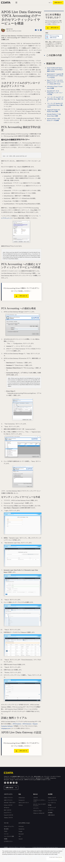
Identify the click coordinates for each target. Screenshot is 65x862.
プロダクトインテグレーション (39, 800)
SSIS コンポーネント (24, 802)
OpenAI (20, 839)
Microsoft (21, 834)
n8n (20, 836)
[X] (8, 783)
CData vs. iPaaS (37, 810)
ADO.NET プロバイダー (10, 802)
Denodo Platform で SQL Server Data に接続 (54, 115)
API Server (6, 807)
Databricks (21, 829)
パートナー (36, 808)
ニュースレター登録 (9, 836)
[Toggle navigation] (16, 2)
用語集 (5, 839)
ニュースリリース (52, 800)
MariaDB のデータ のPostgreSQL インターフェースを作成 (55, 92)
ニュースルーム (52, 802)
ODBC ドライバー (8, 797)
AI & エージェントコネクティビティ (39, 804)
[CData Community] (16, 783)
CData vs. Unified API (38, 813)
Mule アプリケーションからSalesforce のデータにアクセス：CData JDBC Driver (55, 82)
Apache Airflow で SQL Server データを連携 (53, 119)
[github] (14, 783)
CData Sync (22, 797)
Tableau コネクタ (8, 817)
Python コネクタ (8, 805)
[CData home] (7, 2)
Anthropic (21, 826)
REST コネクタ (7, 810)
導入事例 (6, 829)
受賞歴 (49, 805)
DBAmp (21, 805)
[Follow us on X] (38, 30)
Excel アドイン (7, 812)
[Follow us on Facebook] (36, 30)
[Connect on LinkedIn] (41, 30)
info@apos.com (5, 728)
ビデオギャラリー (8, 841)
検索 (49, 2)
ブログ (5, 831)
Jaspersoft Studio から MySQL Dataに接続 (53, 110)
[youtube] (11, 783)
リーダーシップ (52, 807)
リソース (6, 834)
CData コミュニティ (9, 826)
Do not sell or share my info (55, 857)
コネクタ (35, 797)
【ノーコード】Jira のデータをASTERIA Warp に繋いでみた (55, 99)
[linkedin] (5, 783)
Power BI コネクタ (8, 815)
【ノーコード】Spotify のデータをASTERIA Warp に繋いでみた (55, 105)
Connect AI (21, 800)
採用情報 (50, 812)
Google (20, 831)
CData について (52, 797)
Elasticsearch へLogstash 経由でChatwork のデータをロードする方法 (55, 75)
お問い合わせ (57, 2)
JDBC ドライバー (8, 800)
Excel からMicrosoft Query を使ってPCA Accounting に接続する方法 (55, 69)
